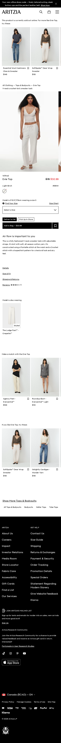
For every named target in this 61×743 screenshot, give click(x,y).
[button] (10, 203)
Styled (17, 326)
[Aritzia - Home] (11, 12)
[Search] (41, 12)
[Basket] (49, 12)
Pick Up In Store (26, 219)
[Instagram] (11, 653)
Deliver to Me (9, 219)
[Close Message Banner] (56, 4)
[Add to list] (55, 226)
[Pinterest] (17, 653)
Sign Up (5, 623)
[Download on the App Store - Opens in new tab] (30, 662)
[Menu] (57, 12)
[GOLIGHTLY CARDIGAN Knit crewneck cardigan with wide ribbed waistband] (45, 447)
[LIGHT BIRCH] (4, 191)
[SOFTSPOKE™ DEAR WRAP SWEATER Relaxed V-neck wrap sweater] (45, 46)
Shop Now (45, 5)
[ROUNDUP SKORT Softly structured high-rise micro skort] (45, 377)
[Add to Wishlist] (28, 68)
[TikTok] (4, 653)
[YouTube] (24, 653)
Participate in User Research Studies (18, 646)
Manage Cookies (24, 702)
